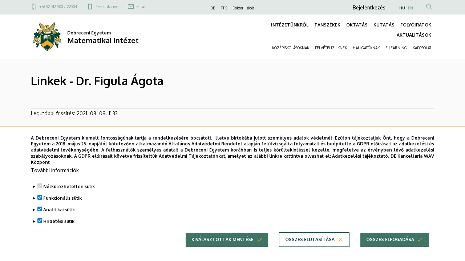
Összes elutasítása (310, 239)
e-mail (141, 6)
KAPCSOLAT (422, 48)
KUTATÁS (384, 25)
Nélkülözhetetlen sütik (69, 186)
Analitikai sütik (59, 209)
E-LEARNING (396, 48)
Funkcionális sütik (62, 198)
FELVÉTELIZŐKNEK (331, 48)
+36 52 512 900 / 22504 (58, 6)
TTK (224, 8)
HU (402, 8)
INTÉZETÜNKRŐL (289, 25)
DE (212, 8)
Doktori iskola (243, 8)
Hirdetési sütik (58, 221)
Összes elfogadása (390, 239)
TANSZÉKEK (327, 25)
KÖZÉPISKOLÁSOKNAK (290, 48)
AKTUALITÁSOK (414, 35)
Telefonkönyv (107, 6)
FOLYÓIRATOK (415, 25)
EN (410, 8)
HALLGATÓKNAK (366, 48)
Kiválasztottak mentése (222, 239)
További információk (55, 170)
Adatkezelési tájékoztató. (360, 156)
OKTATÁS (357, 25)
